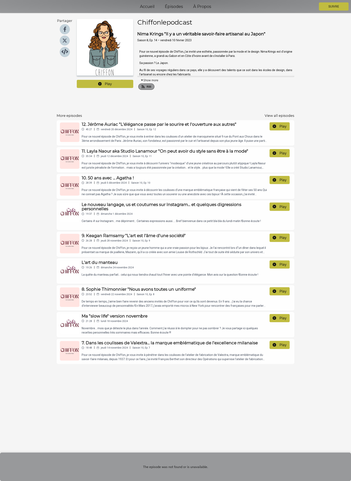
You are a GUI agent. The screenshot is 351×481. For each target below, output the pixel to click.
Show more (150, 80)
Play (108, 84)
